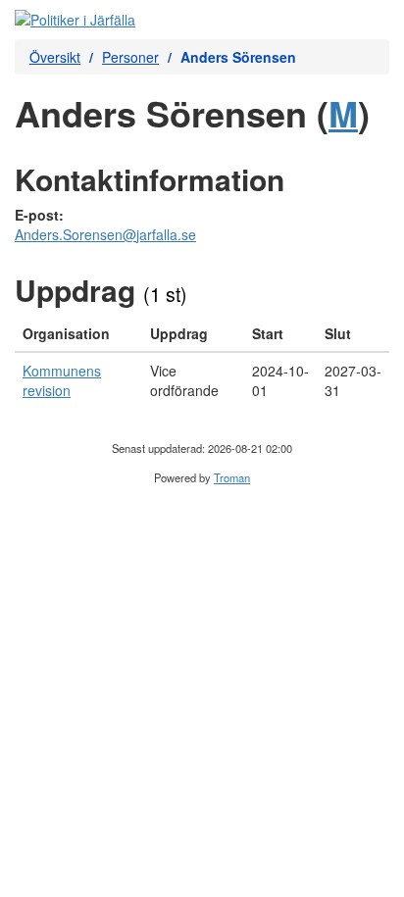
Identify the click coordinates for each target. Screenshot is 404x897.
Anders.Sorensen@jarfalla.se (105, 234)
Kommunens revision (62, 380)
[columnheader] (78, 334)
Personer (130, 57)
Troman (232, 477)
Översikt (54, 57)
